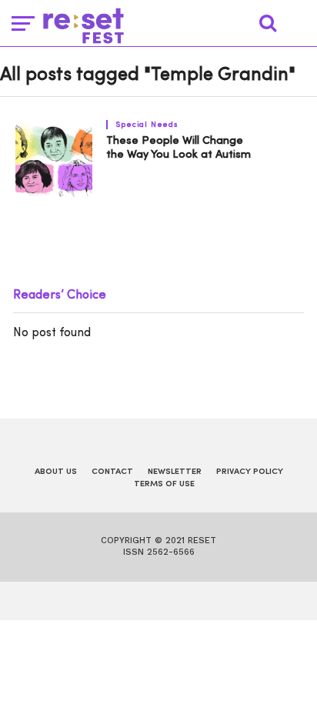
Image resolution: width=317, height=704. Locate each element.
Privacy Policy (249, 472)
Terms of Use (164, 484)
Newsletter (175, 472)
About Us (56, 472)
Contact (112, 472)
